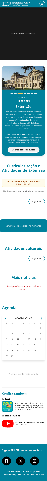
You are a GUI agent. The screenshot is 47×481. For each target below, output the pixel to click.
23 (7, 350)
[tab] (12, 93)
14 (35, 339)
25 (18, 350)
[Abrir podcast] (7, 406)
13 (29, 339)
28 (35, 350)
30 (7, 356)
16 (7, 344)
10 (12, 339)
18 (18, 344)
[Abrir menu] (42, 3)
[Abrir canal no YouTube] (8, 423)
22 (40, 344)
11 (18, 339)
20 (29, 344)
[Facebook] (6, 461)
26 (23, 350)
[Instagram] (34, 461)
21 (35, 344)
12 (23, 339)
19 (23, 344)
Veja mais (36, 201)
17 (12, 344)
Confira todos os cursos (23, 149)
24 (12, 350)
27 (29, 350)
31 (12, 356)
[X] (20, 461)
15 (40, 339)
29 (40, 350)
